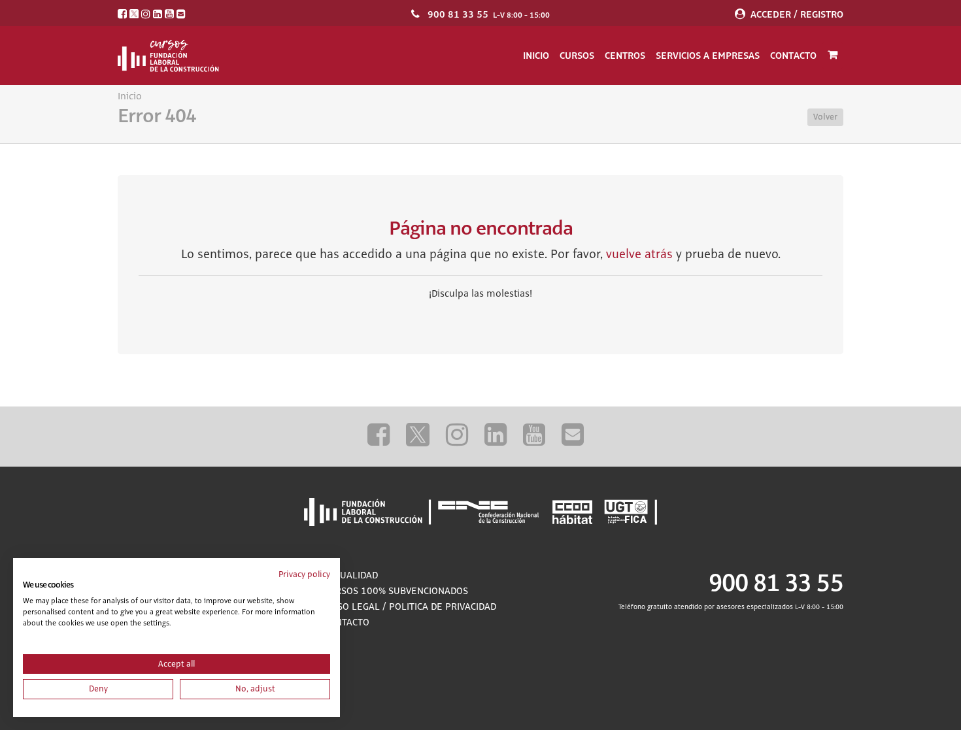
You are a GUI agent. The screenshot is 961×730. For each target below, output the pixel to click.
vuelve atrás (639, 254)
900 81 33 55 (458, 14)
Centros (625, 55)
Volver (825, 117)
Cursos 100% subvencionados (396, 591)
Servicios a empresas (708, 55)
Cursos (577, 55)
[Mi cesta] (832, 55)
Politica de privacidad (442, 607)
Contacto (793, 55)
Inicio (536, 55)
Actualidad (351, 576)
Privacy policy (304, 574)
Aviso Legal (352, 607)
